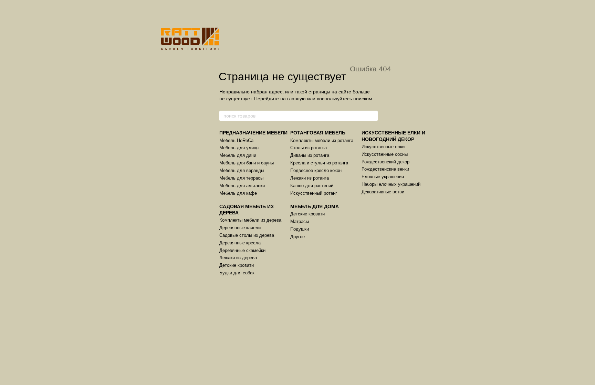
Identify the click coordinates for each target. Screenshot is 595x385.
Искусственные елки (383, 146)
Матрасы (299, 221)
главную (296, 98)
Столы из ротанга (308, 147)
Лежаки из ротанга (309, 178)
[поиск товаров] (372, 116)
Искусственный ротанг (313, 193)
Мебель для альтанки (242, 185)
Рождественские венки (385, 169)
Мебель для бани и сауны (246, 162)
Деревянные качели (240, 227)
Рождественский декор (385, 161)
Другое (297, 236)
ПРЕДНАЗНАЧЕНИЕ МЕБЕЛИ (253, 132)
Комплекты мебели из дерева (250, 220)
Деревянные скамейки (242, 250)
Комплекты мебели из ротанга (321, 140)
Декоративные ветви (383, 191)
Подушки (299, 229)
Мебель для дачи (237, 155)
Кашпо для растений (311, 185)
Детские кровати (236, 265)
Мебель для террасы (241, 178)
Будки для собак (236, 272)
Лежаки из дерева (238, 257)
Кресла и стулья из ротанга (319, 162)
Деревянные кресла (240, 242)
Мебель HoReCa (236, 140)
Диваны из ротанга (309, 155)
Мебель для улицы (239, 147)
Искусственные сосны (385, 154)
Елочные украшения (383, 176)
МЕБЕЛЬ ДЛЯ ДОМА (314, 206)
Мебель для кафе (238, 193)
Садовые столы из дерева (246, 235)
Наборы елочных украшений (391, 184)
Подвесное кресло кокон (316, 170)
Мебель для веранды (241, 170)
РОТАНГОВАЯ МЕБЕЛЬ (317, 132)
